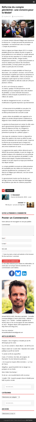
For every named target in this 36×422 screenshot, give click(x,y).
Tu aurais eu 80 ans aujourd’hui (11, 354)
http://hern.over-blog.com (9, 326)
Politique (10, 190)
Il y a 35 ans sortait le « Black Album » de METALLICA (18, 346)
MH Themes (29, 420)
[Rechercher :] (18, 386)
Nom (3, 238)
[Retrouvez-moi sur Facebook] (12, 275)
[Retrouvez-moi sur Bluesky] (18, 275)
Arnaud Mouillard (18, 16)
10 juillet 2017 (7, 16)
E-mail (4, 243)
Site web (4, 249)
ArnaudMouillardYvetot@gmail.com (12, 332)
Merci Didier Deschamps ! (9, 372)
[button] (33, 1)
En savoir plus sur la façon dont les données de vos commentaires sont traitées (18, 265)
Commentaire (6, 224)
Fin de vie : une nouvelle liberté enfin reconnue (15, 375)
